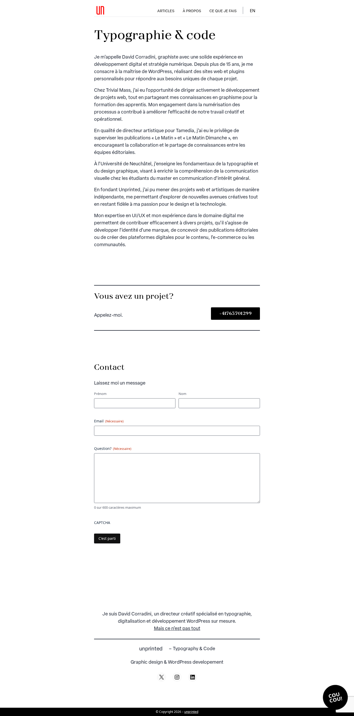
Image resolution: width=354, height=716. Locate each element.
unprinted (150, 649)
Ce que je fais (223, 11)
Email (109, 421)
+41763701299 (235, 313)
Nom (182, 393)
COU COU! (335, 697)
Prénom (100, 393)
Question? (112, 448)
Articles (165, 11)
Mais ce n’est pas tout (177, 629)
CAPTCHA (102, 522)
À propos (192, 11)
